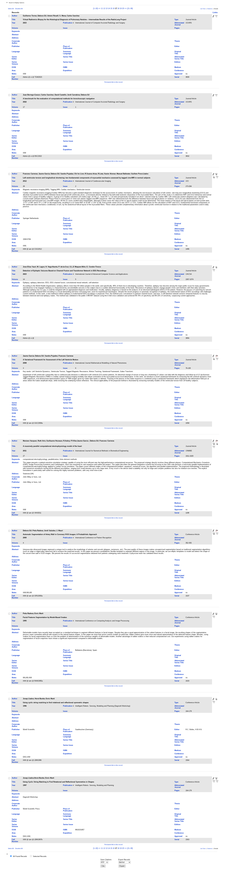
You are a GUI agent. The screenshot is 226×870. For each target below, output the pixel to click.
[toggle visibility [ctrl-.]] (7, 854)
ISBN (65, 67)
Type (176, 20)
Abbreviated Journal (179, 24)
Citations (209, 8)
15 (111, 8)
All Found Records (20, 856)
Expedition (67, 70)
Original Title (177, 52)
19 (121, 8)
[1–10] (95, 8)
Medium (177, 67)
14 (109, 8)
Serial (176, 77)
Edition (177, 62)
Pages (176, 28)
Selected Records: (40, 856)
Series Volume (15, 63)
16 (114, 8)
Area (13, 70)
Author (14, 16)
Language (16, 52)
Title (13, 20)
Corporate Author (16, 42)
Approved (178, 74)
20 (123, 8)
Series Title (67, 57)
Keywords (16, 31)
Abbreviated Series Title (179, 58)
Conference (179, 70)
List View (203, 8)
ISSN (14, 67)
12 (104, 8)
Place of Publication (67, 47)
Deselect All (18, 8)
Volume (15, 28)
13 (107, 8)
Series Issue (68, 62)
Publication (67, 23)
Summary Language (67, 52)
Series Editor (14, 58)
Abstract (15, 35)
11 (102, 8)
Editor (176, 46)
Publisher (16, 46)
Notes (14, 74)
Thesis (177, 41)
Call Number (15, 78)
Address (15, 38)
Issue (65, 28)
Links (215, 12)
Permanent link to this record (113, 82)
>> (126, 8)
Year (13, 23)
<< (99, 8)
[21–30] (130, 8)
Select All (11, 8)
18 (118, 8)
